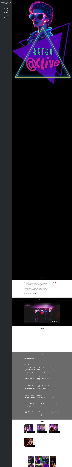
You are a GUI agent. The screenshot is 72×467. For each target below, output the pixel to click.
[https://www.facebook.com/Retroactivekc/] (53, 283)
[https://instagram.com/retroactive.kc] (55, 283)
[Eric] (38, 459)
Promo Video (6, 8)
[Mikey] (45, 459)
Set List (6, 17)
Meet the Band (6, 14)
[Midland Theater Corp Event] (53, 459)
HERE (36, 293)
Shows (6, 12)
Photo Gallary (6, 15)
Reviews (6, 10)
